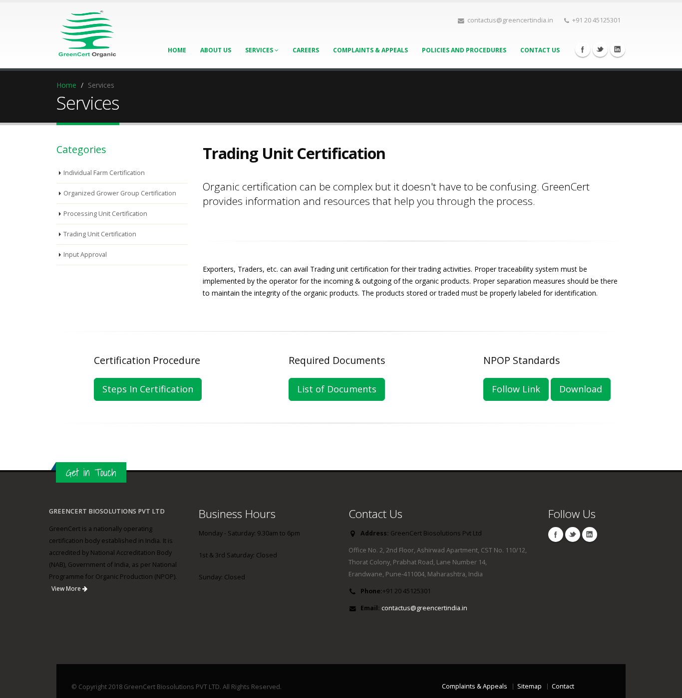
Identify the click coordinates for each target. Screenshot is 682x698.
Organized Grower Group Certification (119, 193)
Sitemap (529, 686)
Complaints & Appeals (370, 50)
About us (215, 50)
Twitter (600, 49)
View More (66, 588)
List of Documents (336, 389)
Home (177, 50)
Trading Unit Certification (99, 234)
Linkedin (617, 49)
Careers (306, 50)
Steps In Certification (147, 389)
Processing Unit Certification (105, 213)
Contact (563, 686)
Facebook (582, 49)
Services (260, 50)
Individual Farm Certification (104, 173)
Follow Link (516, 389)
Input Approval (85, 254)
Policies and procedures (464, 50)
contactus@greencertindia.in (424, 608)
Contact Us (540, 50)
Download (580, 389)
